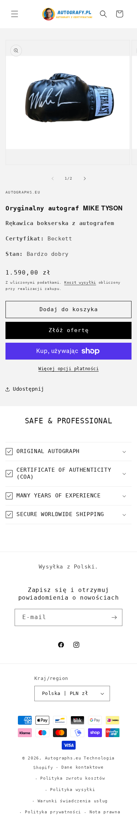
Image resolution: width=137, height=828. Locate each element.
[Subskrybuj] (114, 617)
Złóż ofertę (69, 330)
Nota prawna (105, 812)
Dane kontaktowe (82, 767)
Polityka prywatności (53, 812)
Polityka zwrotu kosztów (72, 778)
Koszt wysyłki (80, 282)
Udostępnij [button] (28, 389)
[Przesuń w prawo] (85, 178)
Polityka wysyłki (72, 789)
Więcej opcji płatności (68, 368)
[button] (15, 14)
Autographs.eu (63, 758)
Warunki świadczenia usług (73, 801)
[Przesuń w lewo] (53, 178)
